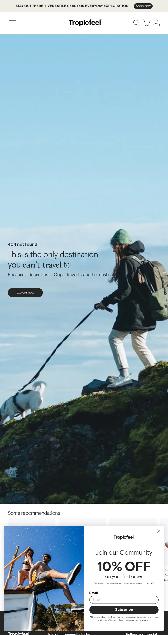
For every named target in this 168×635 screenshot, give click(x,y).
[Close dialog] (158, 531)
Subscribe (124, 610)
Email (93, 593)
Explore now (25, 292)
